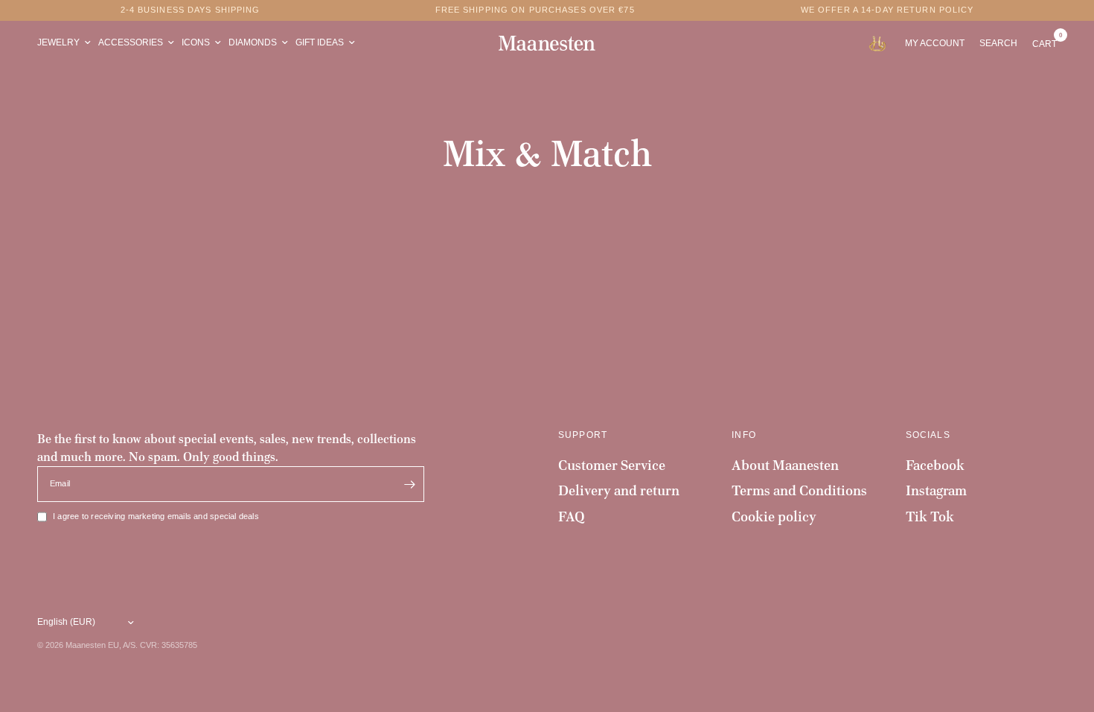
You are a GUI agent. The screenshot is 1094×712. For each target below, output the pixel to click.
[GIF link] (881, 43)
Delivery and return (618, 490)
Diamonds (252, 42)
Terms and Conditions (799, 490)
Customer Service (611, 465)
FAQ (571, 516)
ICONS (196, 42)
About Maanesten (785, 465)
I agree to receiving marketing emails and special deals (156, 516)
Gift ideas (319, 42)
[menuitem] (66, 42)
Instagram (936, 490)
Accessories (130, 42)
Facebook (935, 465)
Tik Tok (930, 516)
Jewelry (58, 42)
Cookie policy (774, 516)
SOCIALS (928, 434)
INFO (744, 434)
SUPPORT (582, 434)
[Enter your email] (409, 484)
